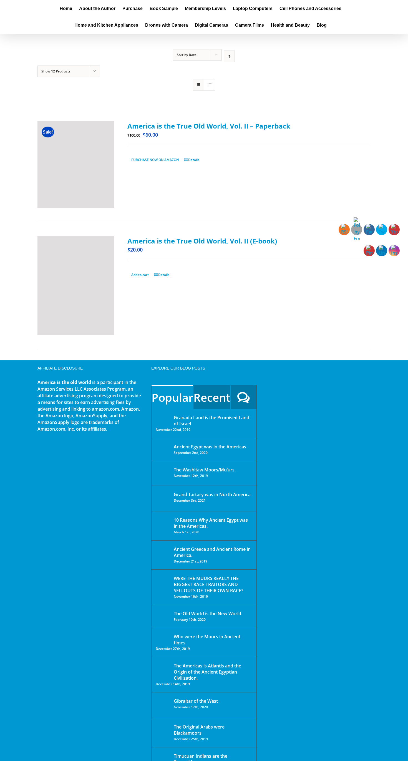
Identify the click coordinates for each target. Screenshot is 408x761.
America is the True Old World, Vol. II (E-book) (202, 240)
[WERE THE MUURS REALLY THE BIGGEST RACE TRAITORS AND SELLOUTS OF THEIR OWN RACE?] (163, 586)
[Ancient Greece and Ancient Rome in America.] (163, 553)
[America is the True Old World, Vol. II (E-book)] (75, 285)
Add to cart (140, 274)
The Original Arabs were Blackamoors (199, 730)
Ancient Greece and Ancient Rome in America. (212, 552)
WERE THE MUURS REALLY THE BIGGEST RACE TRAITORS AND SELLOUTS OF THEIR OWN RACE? (208, 584)
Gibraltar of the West (196, 701)
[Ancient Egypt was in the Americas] (163, 448)
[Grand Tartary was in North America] (163, 498)
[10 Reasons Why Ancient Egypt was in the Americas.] (163, 525)
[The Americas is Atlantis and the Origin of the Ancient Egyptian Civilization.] (163, 670)
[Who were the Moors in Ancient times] (163, 637)
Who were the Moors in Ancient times (207, 640)
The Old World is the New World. (208, 614)
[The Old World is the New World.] (163, 616)
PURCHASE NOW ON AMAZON (155, 159)
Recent (211, 397)
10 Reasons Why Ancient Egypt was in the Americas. (211, 523)
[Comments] (243, 397)
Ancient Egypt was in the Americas (210, 447)
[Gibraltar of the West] (163, 705)
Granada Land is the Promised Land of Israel (211, 421)
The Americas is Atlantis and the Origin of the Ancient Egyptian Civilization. (207, 672)
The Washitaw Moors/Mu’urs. (205, 470)
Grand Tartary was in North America (212, 494)
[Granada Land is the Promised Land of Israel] (163, 418)
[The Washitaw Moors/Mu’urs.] (163, 473)
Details (193, 159)
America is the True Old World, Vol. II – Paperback (208, 125)
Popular (172, 397)
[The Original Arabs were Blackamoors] (163, 732)
